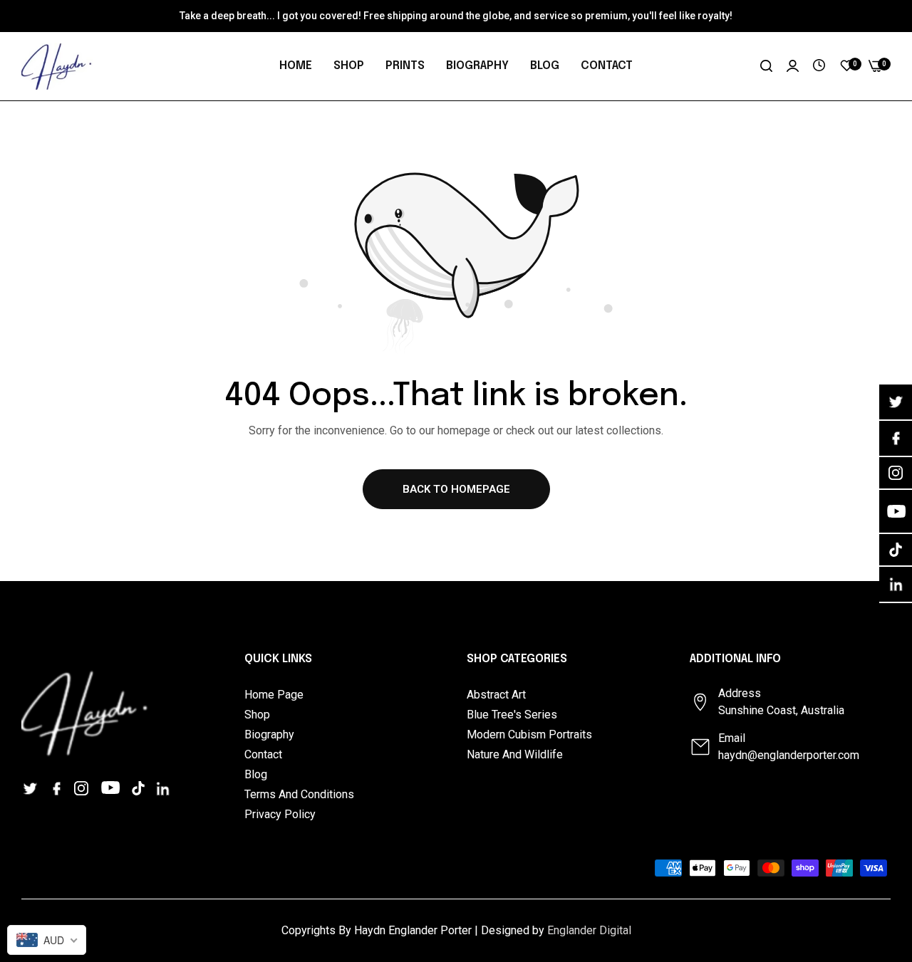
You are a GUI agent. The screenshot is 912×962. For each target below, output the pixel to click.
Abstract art (496, 694)
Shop (257, 714)
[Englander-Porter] (57, 66)
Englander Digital (589, 930)
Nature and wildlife (515, 754)
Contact (263, 754)
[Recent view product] (819, 66)
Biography (269, 734)
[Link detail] (32, 787)
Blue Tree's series (512, 714)
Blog (255, 774)
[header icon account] (793, 66)
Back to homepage (456, 489)
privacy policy (280, 814)
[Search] (766, 66)
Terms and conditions (299, 794)
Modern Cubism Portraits (529, 734)
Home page (274, 694)
